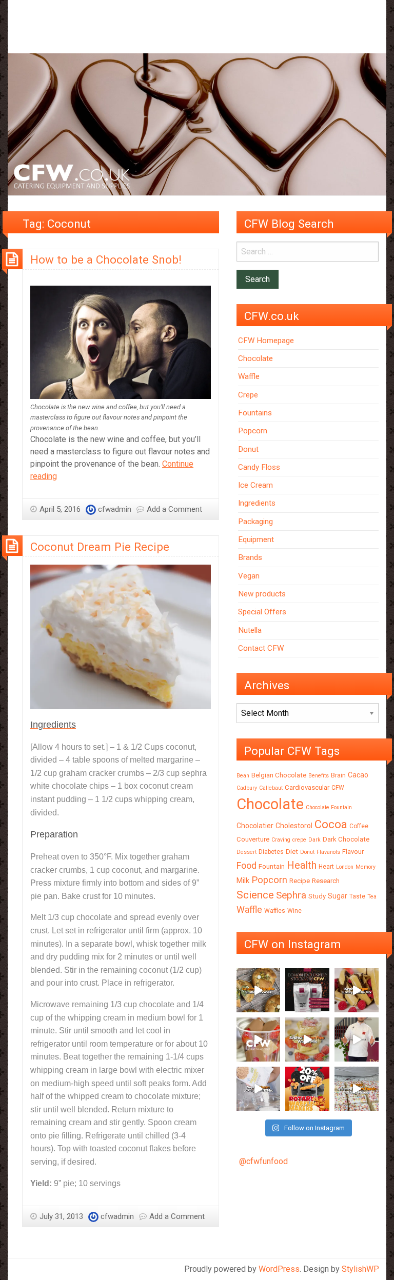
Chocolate (255, 358)
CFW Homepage (266, 340)
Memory (366, 867)
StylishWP (360, 1269)
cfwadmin (114, 509)
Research (326, 881)
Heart (326, 866)
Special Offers (262, 611)
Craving (280, 839)
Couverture (253, 839)
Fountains (255, 412)
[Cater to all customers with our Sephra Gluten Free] (307, 1039)
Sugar (337, 896)
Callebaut (271, 788)
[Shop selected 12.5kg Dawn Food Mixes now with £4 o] (356, 1089)
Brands (250, 557)
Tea (372, 896)
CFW (337, 787)
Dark (314, 839)
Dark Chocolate (346, 839)
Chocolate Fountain (329, 807)
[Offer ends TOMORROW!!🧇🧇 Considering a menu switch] (307, 1089)
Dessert (247, 852)
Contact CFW (261, 648)
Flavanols (328, 852)
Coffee (358, 826)
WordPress (279, 1269)
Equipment (256, 539)
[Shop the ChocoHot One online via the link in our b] (259, 1039)
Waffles (274, 910)
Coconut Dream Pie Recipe (99, 546)
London (344, 867)
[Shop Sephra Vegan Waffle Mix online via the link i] (259, 1089)
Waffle (249, 376)
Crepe (248, 394)
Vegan (249, 576)
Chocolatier (255, 826)
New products (262, 593)
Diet (292, 851)
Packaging (255, 521)
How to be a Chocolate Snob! (106, 259)
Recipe (299, 881)
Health (302, 865)
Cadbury (247, 788)
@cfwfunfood (263, 1161)
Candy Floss (259, 467)
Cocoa (330, 824)
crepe (299, 839)
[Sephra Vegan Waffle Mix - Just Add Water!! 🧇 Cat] (356, 990)
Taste (357, 896)
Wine (294, 910)
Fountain (272, 866)
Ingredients (256, 503)
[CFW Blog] (197, 124)
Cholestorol (293, 826)
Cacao (358, 775)
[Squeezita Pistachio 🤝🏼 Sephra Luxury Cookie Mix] (259, 990)
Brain (338, 775)
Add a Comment (174, 509)
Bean (243, 775)
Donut (248, 449)
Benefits (318, 775)
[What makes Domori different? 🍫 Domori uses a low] (356, 1039)
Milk (243, 880)
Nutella (250, 630)
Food (247, 865)
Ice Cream (255, 485)
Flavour (353, 851)
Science (255, 895)
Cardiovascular (307, 787)
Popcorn (252, 430)
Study (317, 896)
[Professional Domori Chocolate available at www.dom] (307, 990)
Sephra (291, 895)
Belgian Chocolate (278, 775)
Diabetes (271, 851)
